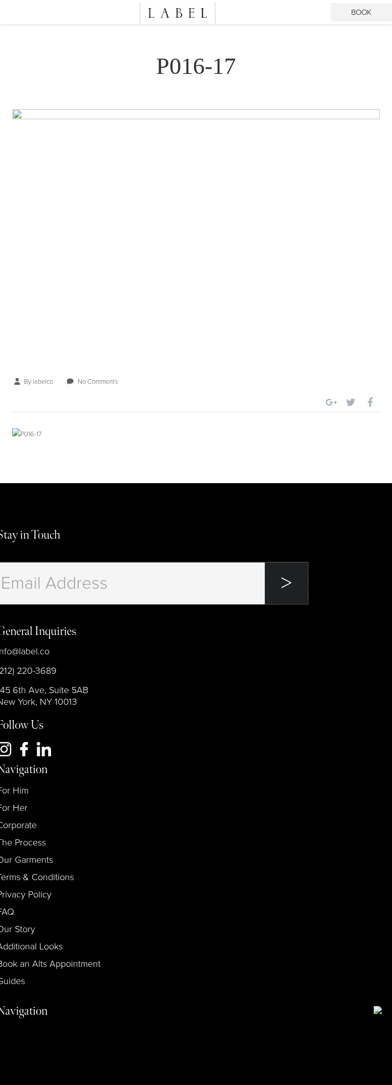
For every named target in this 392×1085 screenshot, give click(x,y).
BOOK (361, 12)
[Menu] (18, 12)
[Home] (177, 13)
